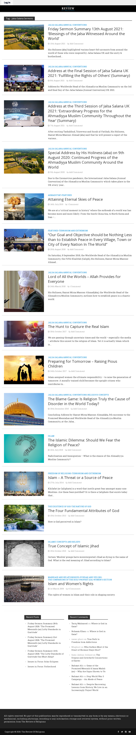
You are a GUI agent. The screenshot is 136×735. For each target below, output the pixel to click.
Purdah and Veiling (91, 577)
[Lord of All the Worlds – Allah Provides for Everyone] (24, 291)
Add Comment (76, 43)
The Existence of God (59, 507)
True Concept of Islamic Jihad (73, 545)
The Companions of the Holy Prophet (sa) (70, 580)
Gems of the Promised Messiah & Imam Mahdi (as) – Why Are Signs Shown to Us (88, 668)
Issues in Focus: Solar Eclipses (43, 661)
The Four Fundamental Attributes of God (83, 510)
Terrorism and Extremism (73, 231)
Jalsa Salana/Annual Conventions (67, 25)
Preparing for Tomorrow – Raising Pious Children (82, 363)
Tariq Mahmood (79, 623)
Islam (51, 436)
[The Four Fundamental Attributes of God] (24, 517)
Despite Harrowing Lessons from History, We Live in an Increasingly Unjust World (89, 687)
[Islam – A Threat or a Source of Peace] (24, 483)
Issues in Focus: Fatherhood (42, 666)
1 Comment (73, 204)
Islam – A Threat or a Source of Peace (80, 477)
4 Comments (74, 588)
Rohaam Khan (78, 631)
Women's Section (102, 580)
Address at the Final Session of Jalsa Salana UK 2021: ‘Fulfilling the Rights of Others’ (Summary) (89, 73)
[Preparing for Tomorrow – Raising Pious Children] (24, 369)
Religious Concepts (98, 395)
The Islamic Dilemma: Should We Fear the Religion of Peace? (84, 442)
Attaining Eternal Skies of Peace (75, 199)
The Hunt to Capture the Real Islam (78, 326)
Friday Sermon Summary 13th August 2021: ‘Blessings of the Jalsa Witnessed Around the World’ (86, 33)
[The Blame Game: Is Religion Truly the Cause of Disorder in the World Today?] (24, 409)
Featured (67, 195)
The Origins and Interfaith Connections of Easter (89, 657)
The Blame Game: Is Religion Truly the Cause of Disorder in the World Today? (89, 401)
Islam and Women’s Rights (70, 583)
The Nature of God (81, 507)
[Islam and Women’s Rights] (24, 588)
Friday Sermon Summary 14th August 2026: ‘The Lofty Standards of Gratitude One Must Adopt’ (46, 653)
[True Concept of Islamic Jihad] (24, 553)
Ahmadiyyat (54, 195)
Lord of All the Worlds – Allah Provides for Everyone (84, 279)
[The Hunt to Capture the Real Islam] (24, 333)
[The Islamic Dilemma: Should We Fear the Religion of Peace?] (24, 448)
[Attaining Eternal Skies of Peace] (24, 206)
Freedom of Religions (59, 474)
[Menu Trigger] (2, 2)
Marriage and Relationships (63, 577)
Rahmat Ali (77, 665)
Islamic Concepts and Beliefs (64, 542)
